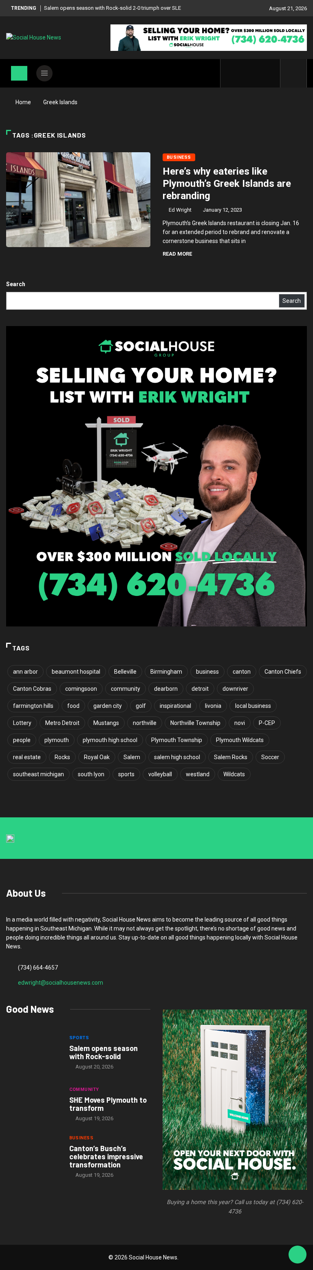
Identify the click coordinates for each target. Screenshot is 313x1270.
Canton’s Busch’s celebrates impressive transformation (106, 1156)
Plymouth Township (176, 740)
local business (253, 706)
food (73, 706)
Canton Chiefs (283, 671)
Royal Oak (97, 757)
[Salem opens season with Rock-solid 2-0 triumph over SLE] (33, 1053)
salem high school (177, 757)
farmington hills (33, 706)
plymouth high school (110, 740)
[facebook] (231, 73)
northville (144, 723)
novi (239, 723)
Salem (131, 757)
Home (23, 102)
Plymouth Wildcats (240, 740)
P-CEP (267, 723)
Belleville (125, 671)
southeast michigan (38, 774)
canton (242, 671)
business (207, 671)
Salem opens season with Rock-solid (103, 1052)
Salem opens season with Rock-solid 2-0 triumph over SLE (112, 8)
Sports (79, 1037)
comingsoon (81, 688)
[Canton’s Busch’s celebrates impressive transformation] (33, 1157)
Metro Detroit (62, 723)
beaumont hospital (76, 671)
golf (141, 706)
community (125, 688)
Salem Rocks (230, 757)
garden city (107, 706)
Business (179, 157)
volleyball (160, 774)
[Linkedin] (269, 73)
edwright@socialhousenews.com (60, 982)
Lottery (22, 723)
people (22, 740)
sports (126, 774)
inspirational (175, 706)
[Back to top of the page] (297, 1255)
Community (84, 1089)
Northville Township (195, 723)
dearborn (166, 688)
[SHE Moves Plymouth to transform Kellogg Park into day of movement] (33, 1105)
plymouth (56, 740)
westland (197, 774)
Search (15, 284)
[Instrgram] (257, 73)
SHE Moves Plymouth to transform (108, 1103)
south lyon (91, 774)
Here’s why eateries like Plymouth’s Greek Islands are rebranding (227, 183)
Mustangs (106, 723)
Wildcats (234, 774)
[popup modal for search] (293, 73)
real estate (27, 757)
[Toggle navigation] (19, 73)
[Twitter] (244, 73)
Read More (177, 254)
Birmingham (166, 671)
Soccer (270, 757)
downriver (235, 688)
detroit (200, 688)
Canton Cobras (32, 688)
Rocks (62, 757)
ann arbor (25, 671)
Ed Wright (180, 210)
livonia (213, 706)
